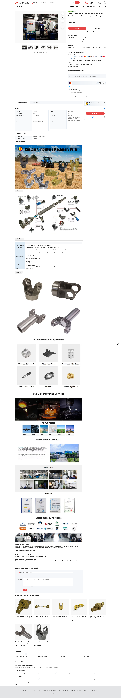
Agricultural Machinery (37, 8)
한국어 (71, 690)
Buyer (77, 6)
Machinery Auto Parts (69, 679)
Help (83, 6)
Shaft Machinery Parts (20, 682)
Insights (92, 688)
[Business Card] (104, 108)
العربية (67, 690)
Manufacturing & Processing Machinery (25, 8)
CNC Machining (41, 659)
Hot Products (29, 688)
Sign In (70, 96)
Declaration (73, 693)
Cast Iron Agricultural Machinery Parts (64, 673)
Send (25, 589)
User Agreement (67, 693)
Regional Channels (75, 688)
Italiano (54, 690)
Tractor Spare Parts (79, 679)
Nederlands (63, 690)
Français (44, 690)
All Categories (19, 6)
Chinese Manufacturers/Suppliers (45, 688)
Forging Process (86, 659)
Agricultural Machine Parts (33, 682)
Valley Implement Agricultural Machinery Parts (46, 673)
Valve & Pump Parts (19, 661)
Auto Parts (62, 656)
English (31, 690)
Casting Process (63, 659)
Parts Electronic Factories (21, 679)
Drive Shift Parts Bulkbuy (45, 682)
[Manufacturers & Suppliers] (22, 2)
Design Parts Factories (33, 679)
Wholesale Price (62, 688)
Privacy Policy (79, 693)
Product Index (82, 688)
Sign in (104, 3)
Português (39, 690)
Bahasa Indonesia (95, 690)
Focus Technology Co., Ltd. (52, 693)
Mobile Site (88, 688)
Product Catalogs (32, 654)
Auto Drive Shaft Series (42, 656)
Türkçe (85, 690)
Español (35, 690)
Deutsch (58, 690)
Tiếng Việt (89, 690)
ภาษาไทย (81, 690)
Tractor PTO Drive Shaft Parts (21, 656)
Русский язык (49, 690)
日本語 (74, 690)
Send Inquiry (77, 28)
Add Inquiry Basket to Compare (40, 52)
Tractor (32, 673)
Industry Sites (68, 688)
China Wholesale (55, 688)
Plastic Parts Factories (57, 679)
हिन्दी (77, 690)
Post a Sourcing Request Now (50, 589)
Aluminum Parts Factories (45, 679)
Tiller (17, 673)
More (16, 684)
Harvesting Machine (24, 673)
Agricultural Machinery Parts (47, 8)
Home (16, 8)
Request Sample (90, 31)
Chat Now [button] (97, 28)
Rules (105, 6)
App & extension (90, 6)
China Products (36, 688)
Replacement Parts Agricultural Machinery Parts (84, 673)
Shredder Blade (18, 659)
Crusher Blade (86, 656)
